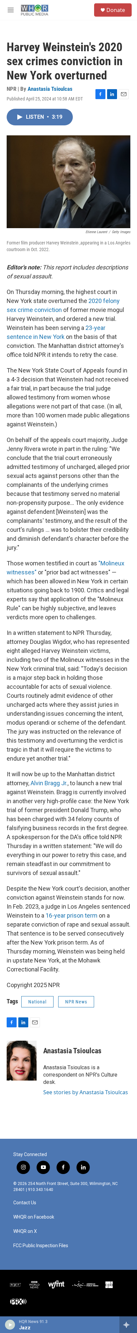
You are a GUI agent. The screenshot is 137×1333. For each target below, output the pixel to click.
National (37, 1001)
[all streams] (128, 1324)
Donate (115, 10)
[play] (10, 1324)
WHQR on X (25, 1231)
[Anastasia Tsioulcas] (22, 1061)
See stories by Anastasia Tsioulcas (85, 1092)
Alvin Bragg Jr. (49, 783)
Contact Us (24, 1202)
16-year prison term (71, 915)
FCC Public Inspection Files (40, 1245)
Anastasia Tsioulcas (50, 88)
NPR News (76, 1001)
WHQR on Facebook (33, 1217)
